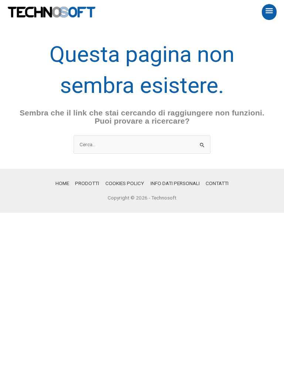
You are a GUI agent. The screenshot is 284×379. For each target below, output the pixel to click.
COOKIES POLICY (124, 183)
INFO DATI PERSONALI (175, 183)
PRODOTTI (87, 183)
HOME (62, 183)
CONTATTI (217, 183)
